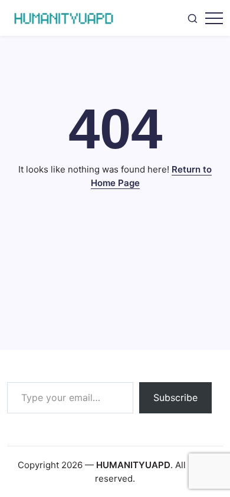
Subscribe (175, 397)
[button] (193, 18)
